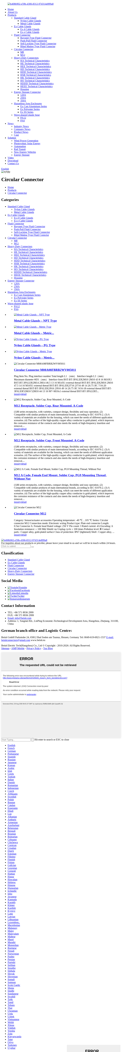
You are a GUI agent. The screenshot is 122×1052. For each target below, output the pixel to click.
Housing (24, 89)
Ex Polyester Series (30, 109)
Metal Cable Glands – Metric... (34, 333)
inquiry (17, 394)
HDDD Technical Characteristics (37, 83)
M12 (22, 55)
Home (11, 9)
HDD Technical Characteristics (36, 72)
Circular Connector (23, 49)
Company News (22, 129)
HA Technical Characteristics (35, 60)
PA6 (22, 120)
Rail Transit (20, 149)
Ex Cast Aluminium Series (33, 106)
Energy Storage (22, 155)
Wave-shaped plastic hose (27, 115)
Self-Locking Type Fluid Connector (38, 43)
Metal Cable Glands (30, 23)
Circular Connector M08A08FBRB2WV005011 (45, 369)
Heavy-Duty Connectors (26, 57)
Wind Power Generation (26, 140)
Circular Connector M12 (30, 513)
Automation (20, 146)
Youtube (23, 587)
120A (23, 95)
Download (13, 160)
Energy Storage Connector (27, 92)
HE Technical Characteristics (34, 63)
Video (11, 157)
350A (23, 100)
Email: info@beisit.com (19, 618)
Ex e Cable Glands (29, 32)
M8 (22, 52)
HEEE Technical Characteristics (36, 86)
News (11, 123)
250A (23, 97)
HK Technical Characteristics (35, 77)
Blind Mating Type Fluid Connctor (37, 46)
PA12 (23, 117)
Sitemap (5, 648)
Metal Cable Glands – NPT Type (35, 320)
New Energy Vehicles (25, 152)
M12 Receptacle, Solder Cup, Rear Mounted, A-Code (48, 405)
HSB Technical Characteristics (35, 75)
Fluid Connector (22, 35)
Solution (12, 137)
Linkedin (23, 593)
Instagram (25, 599)
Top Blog (48, 648)
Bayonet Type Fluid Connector (35, 37)
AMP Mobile (17, 648)
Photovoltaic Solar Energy (27, 143)
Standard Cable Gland (25, 17)
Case (16, 135)
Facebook (25, 590)
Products (12, 15)
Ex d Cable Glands (29, 29)
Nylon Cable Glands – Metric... (34, 357)
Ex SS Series (26, 112)
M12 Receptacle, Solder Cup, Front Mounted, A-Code (49, 440)
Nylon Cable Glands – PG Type (34, 345)
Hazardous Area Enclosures (28, 103)
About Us (12, 12)
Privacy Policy (34, 648)
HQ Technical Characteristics (35, 80)
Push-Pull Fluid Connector (33, 40)
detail (24, 394)
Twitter (20, 596)
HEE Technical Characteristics (35, 66)
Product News (21, 132)
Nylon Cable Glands (30, 20)
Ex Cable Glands (22, 26)
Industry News (21, 126)
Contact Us (13, 163)
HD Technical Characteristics (35, 69)
